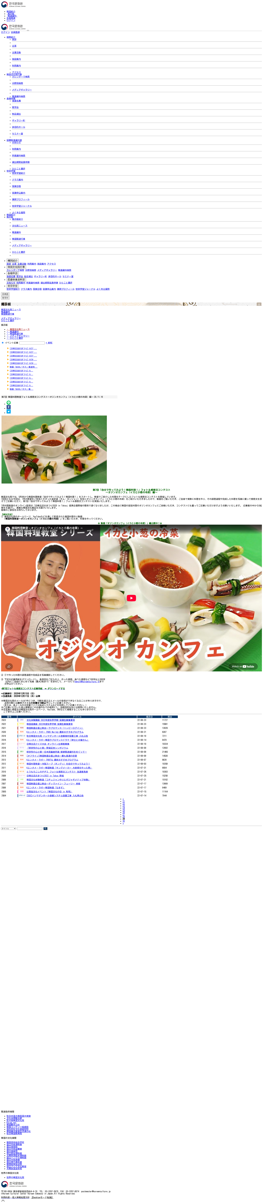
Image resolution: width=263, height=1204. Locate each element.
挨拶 (14, 39)
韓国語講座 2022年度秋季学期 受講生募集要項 (50, 724)
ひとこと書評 (18, 169)
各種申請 (13, 273)
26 (124, 812)
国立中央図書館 (14, 1149)
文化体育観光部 (14, 1118)
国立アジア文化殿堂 (16, 1166)
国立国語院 (12, 1147)
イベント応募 (11, 343)
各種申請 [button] (11, 98)
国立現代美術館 (14, 1162)
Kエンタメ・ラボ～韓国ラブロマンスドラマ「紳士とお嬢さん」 (58, 740)
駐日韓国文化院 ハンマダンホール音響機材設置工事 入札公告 (57, 736)
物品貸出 (16, 114)
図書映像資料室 (16, 279)
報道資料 (12, 16)
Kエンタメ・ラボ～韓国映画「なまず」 (46, 788)
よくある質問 (18, 212)
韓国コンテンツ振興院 (17, 1127)
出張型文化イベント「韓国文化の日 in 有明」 (49, 792)
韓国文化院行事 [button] (14, 74)
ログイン (11, 20)
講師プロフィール (21, 199)
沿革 (14, 46)
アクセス (16, 72)
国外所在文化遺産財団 (17, 1129)
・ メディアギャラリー (18, 336)
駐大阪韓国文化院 (15, 1120)
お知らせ (16, 142)
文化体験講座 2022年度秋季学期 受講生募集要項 (51, 720)
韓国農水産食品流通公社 (19, 1131)
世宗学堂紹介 (18, 173)
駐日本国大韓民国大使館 (19, 1116)
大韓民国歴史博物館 (16, 1155)
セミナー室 (17, 134)
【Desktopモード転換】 (42, 1197)
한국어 (24, 32)
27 (124, 814)
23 (124, 806)
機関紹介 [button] (11, 37)
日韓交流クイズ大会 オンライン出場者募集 (48, 744)
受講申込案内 (18, 193)
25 (124, 810)
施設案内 (16, 59)
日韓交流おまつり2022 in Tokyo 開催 (45, 776)
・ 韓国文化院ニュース (18, 329)
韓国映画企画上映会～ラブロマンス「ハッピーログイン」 (55, 728)
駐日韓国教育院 (14, 1133)
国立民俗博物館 (14, 1153)
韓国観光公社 (13, 1125)
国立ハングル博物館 (16, 1158)
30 (124, 821)
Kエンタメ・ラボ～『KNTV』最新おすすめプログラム (52, 760)
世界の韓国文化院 (15, 1177)
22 (124, 803)
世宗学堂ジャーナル (22, 206)
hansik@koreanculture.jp (87, 681)
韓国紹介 (11, 11)
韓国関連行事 (18, 239)
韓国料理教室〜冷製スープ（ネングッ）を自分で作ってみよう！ (58, 764)
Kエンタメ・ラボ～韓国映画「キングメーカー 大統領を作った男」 (59, 768)
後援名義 (16, 101)
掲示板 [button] (10, 217)
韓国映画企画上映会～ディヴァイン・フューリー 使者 (53, 784)
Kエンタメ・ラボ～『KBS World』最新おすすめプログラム (55, 732)
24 (124, 808)
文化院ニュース (19, 226)
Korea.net (11, 1122)
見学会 (15, 107)
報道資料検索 (18, 96)
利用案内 (16, 66)
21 (124, 801)
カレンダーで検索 (21, 77)
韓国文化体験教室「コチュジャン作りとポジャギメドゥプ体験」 (58, 780)
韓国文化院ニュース (11, 310)
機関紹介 (13, 260)
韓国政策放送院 (14, 1164)
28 (124, 817)
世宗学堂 (13, 286)
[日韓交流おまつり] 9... (21, 371)
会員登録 (11, 18)
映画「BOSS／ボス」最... (21, 389)
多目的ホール (18, 127)
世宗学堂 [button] (11, 171)
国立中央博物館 (14, 1144)
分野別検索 (17, 83)
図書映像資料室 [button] (14, 140)
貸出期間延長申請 (21, 162)
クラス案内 (17, 180)
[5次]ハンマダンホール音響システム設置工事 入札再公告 (55, 795)
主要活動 (16, 52)
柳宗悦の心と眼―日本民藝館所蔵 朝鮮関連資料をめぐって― (57, 752)
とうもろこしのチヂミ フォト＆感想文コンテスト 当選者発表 (57, 772)
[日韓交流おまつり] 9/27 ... (23, 348)
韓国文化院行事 (16, 267)
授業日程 (16, 186)
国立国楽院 (12, 1151)
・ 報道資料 (13, 331)
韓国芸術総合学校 (15, 1142)
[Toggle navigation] (28, 30)
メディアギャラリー (22, 90)
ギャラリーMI (18, 120)
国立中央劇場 (13, 1160)
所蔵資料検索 (18, 155)
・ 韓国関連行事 (15, 334)
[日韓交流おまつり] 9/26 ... (23, 360)
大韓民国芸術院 (14, 1169)
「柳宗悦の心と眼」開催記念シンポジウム (47, 748)
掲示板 (11, 14)
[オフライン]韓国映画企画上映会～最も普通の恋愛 (52, 756)
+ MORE (49, 343)
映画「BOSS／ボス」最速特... (24, 367)
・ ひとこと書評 (15, 338)
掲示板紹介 (17, 219)
